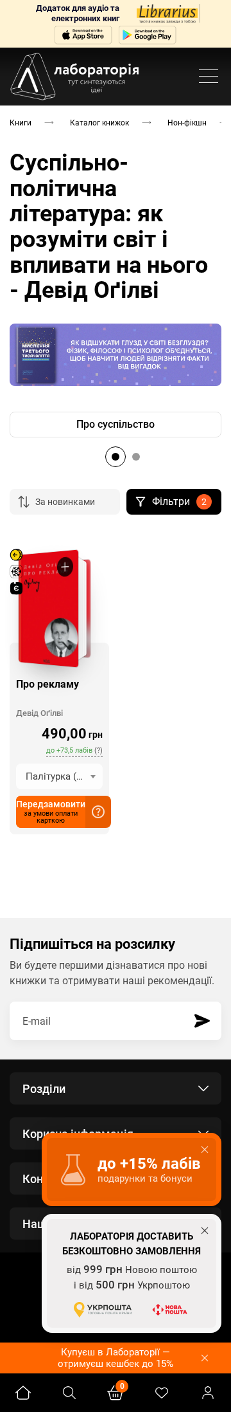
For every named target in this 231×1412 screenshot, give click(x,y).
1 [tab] (115, 457)
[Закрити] (205, 1358)
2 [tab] (136, 457)
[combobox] (59, 776)
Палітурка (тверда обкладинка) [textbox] (64, 776)
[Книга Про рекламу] (48, 607)
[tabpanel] (115, 424)
